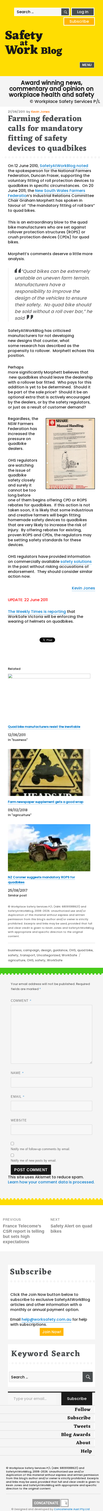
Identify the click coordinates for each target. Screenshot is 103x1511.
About (83, 1443)
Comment (21, 1000)
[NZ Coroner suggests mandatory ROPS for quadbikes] (49, 847)
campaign (31, 950)
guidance (60, 950)
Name (17, 1073)
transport (27, 955)
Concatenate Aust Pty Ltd (72, 1509)
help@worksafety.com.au (46, 1319)
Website (19, 1120)
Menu (87, 65)
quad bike (85, 950)
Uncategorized (48, 955)
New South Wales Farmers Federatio (46, 193)
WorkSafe (69, 955)
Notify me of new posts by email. (34, 1160)
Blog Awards (76, 1435)
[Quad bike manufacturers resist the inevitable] (49, 697)
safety (13, 955)
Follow (83, 1409)
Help (86, 1451)
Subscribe (79, 21)
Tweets (82, 1426)
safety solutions (76, 561)
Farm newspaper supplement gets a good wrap (45, 802)
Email (18, 1096)
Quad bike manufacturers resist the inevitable (44, 726)
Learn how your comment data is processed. (51, 1182)
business (15, 950)
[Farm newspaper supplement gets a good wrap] (49, 772)
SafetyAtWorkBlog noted (64, 165)
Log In (82, 12)
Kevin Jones (40, 111)
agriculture (16, 960)
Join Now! (51, 1332)
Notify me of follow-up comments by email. (40, 1149)
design (46, 950)
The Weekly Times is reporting (37, 611)
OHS (72, 950)
